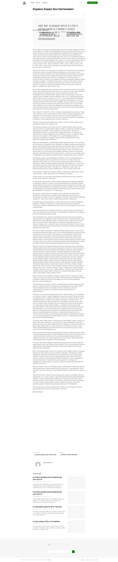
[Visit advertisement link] (59, 422)
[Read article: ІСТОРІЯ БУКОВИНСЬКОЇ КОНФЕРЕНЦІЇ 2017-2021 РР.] (36, 34)
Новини (87, 559)
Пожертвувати (92, 2)
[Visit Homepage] (24, 2)
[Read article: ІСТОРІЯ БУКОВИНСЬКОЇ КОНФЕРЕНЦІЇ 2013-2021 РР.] (63, 34)
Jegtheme (49, 559)
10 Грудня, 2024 (44, 36)
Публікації (45, 2)
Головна (33, 2)
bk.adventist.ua (48, 462)
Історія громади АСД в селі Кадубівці (46, 521)
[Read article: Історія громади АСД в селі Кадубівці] (76, 526)
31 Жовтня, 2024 (71, 36)
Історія (43, 14)
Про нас (38, 2)
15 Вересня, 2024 (36, 14)
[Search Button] (84, 2)
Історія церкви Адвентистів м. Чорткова (47, 507)
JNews (24, 559)
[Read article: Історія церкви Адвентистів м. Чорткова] (76, 512)
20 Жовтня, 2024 (46, 508)
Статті (96, 559)
